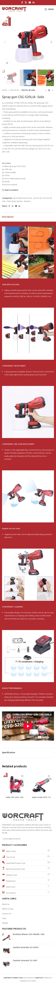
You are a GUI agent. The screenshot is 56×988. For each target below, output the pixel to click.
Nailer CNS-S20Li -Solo (15, 797)
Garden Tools (11, 875)
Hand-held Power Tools (22, 198)
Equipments (11, 881)
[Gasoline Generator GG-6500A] (6, 950)
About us (5, 904)
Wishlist (5, 923)
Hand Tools (10, 887)
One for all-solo (28, 90)
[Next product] (52, 90)
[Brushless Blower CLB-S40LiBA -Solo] (6, 937)
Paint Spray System (14, 201)
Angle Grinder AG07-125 (41, 797)
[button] (4, 42)
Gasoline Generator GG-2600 (25, 960)
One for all (14, 90)
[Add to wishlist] (22, 776)
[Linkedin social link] (33, 2)
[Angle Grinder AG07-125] (41, 784)
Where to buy (7, 909)
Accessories (11, 893)
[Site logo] (14, 9)
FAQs (4, 918)
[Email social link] (30, 2)
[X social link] (26, 2)
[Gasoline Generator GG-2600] (6, 963)
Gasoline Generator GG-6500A (25, 947)
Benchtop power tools (15, 869)
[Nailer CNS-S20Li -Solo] (14, 784)
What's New (11, 851)
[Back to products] (49, 90)
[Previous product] (45, 90)
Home (4, 90)
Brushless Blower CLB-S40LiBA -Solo (28, 934)
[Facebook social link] (22, 2)
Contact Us (6, 913)
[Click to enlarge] (7, 63)
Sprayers (27, 201)
